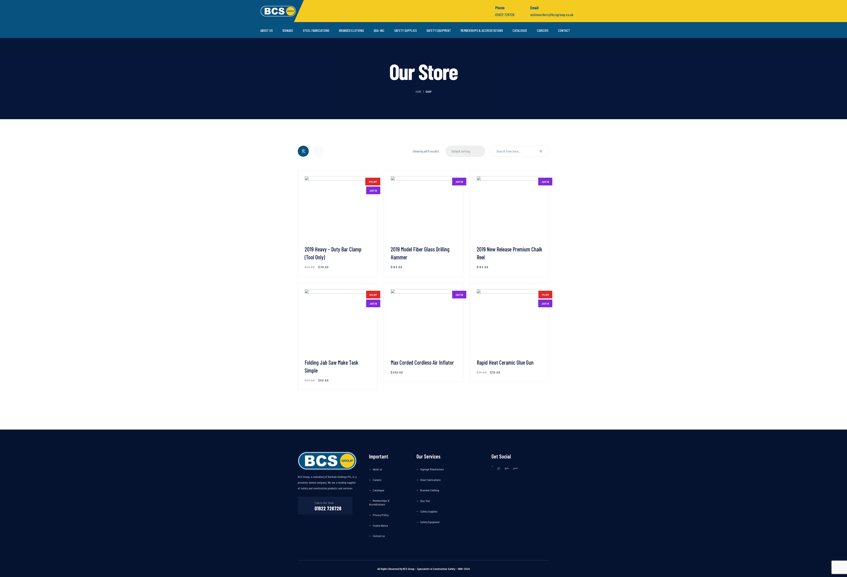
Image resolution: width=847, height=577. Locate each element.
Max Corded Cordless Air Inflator (422, 362)
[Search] (541, 151)
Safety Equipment (438, 30)
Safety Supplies (405, 30)
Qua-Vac (379, 30)
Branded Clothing (351, 30)
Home (419, 91)
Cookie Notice (380, 525)
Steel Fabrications (316, 30)
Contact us (379, 536)
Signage (287, 30)
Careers (542, 30)
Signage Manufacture (432, 469)
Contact (564, 30)
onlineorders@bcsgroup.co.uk (551, 14)
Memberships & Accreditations (482, 30)
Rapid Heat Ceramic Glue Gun (505, 362)
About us (266, 30)
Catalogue (520, 30)
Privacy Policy (380, 515)
